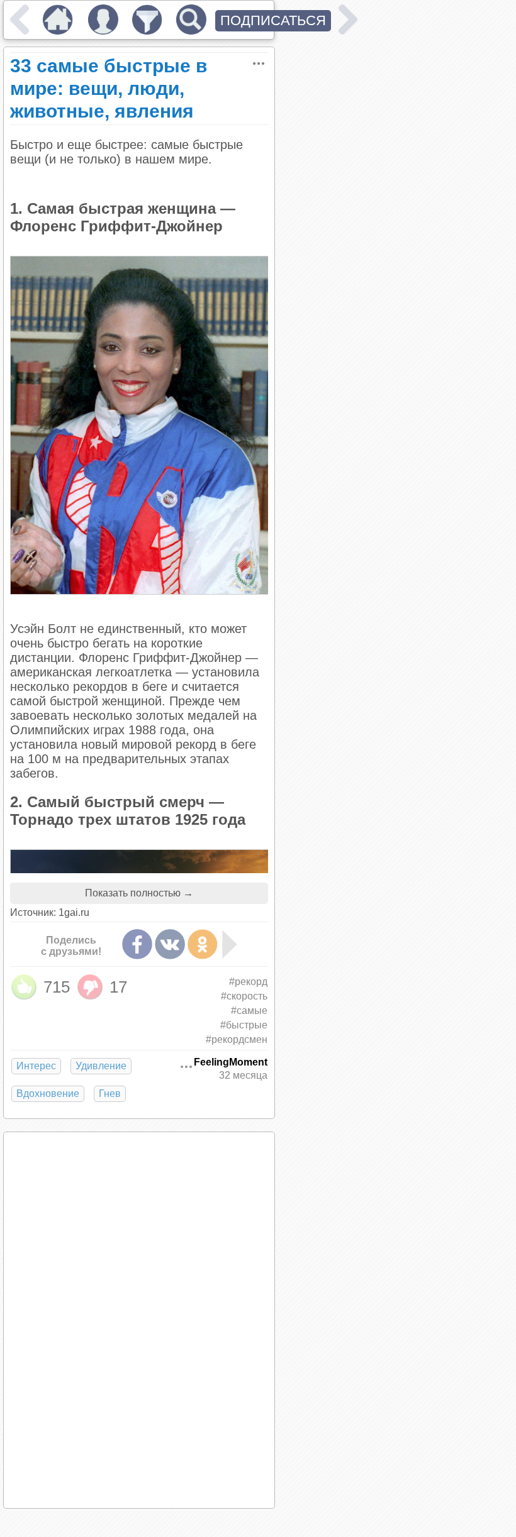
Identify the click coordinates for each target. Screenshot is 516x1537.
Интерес (36, 1065)
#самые (249, 1010)
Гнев (110, 1093)
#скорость (244, 996)
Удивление (101, 1065)
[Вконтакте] (170, 944)
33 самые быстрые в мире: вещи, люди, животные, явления (108, 88)
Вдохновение (47, 1093)
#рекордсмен (236, 1039)
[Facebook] (137, 944)
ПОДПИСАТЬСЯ (273, 20)
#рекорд (248, 981)
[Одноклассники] (203, 944)
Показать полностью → (139, 893)
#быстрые (243, 1025)
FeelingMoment (230, 1062)
